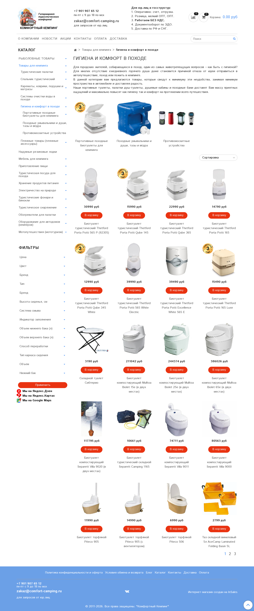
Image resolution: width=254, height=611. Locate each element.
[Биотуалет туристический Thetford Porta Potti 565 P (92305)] (91, 184)
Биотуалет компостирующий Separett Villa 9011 (176, 462)
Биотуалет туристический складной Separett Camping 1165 (134, 462)
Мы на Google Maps (36, 400)
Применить (42, 385)
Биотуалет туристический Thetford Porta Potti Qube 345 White (91, 305)
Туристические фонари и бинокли (36, 199)
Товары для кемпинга (96, 50)
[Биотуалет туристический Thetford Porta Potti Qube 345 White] (91, 260)
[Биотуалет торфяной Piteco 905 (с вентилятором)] (134, 498)
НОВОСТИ (49, 39)
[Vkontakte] (127, 591)
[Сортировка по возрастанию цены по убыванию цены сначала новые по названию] (218, 158)
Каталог (160, 573)
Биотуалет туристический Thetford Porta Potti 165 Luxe (219, 303)
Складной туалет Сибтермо (91, 380)
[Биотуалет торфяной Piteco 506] (176, 498)
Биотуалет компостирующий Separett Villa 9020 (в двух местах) (91, 464)
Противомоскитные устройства (176, 143)
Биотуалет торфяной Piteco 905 (91, 539)
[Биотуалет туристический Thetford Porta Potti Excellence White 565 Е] (176, 260)
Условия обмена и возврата (124, 573)
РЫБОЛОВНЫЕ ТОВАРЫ (36, 58)
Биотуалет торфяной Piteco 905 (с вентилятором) (134, 541)
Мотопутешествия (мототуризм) (41, 232)
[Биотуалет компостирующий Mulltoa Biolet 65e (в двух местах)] (219, 339)
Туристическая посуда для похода (37, 174)
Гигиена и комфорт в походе (40, 106)
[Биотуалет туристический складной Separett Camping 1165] (134, 419)
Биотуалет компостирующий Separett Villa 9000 (219, 462)
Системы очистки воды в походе (38, 98)
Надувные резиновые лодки (38, 152)
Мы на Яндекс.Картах (38, 395)
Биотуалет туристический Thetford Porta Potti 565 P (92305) (91, 228)
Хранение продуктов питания (39, 183)
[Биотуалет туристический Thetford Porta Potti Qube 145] (134, 184)
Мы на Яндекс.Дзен (37, 391)
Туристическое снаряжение (38, 207)
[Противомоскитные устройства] (176, 118)
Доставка (118, 39)
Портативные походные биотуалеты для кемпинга (91, 145)
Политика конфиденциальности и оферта (74, 573)
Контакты (82, 39)
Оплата (100, 39)
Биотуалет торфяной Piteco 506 (176, 539)
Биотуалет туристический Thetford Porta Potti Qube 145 (134, 228)
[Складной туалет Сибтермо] (91, 339)
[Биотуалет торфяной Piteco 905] (91, 498)
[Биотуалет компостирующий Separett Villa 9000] (219, 419)
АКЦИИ (65, 39)
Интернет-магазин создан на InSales (212, 592)
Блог (149, 573)
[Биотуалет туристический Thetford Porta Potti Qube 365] (176, 184)
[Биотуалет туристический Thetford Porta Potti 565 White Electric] (134, 260)
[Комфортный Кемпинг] (38, 17)
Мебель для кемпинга (33, 159)
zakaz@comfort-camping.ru (96, 21)
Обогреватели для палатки (37, 215)
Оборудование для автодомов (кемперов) (39, 223)
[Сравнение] (194, 17)
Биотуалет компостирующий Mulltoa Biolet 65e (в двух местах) (219, 385)
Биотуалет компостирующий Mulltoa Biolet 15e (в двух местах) (134, 385)
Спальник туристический (38, 79)
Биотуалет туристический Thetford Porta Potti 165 (219, 228)
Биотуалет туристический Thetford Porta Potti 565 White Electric (134, 305)
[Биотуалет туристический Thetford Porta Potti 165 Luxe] (219, 260)
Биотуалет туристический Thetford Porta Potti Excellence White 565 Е (176, 305)
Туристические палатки (37, 72)
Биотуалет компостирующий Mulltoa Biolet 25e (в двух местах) (176, 385)
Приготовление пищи (33, 166)
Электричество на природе (37, 190)
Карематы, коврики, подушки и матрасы (42, 87)
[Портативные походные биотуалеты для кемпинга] (91, 118)
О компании (28, 39)
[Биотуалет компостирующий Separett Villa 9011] (176, 419)
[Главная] (75, 50)
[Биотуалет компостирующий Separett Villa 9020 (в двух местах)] (91, 419)
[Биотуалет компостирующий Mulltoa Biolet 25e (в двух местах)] (176, 339)
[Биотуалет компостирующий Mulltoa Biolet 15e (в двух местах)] (134, 339)
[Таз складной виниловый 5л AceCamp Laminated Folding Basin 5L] (219, 498)
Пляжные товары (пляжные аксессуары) (39, 142)
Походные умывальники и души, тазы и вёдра (134, 143)
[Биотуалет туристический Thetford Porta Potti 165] (219, 184)
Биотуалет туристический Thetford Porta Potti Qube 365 (176, 228)
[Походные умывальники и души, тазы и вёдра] (134, 118)
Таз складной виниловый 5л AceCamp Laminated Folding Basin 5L (219, 541)
